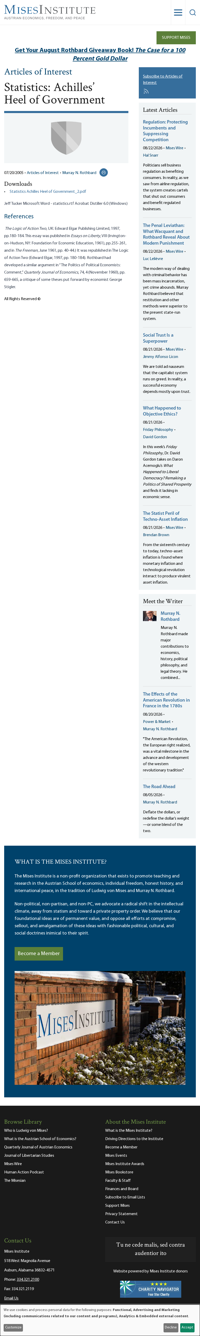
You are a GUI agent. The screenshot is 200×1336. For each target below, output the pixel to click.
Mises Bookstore (119, 1172)
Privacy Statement (121, 1214)
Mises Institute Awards (124, 1164)
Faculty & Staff (118, 1181)
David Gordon (155, 437)
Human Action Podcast (24, 1172)
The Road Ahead (159, 787)
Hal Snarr (150, 155)
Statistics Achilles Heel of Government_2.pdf (48, 192)
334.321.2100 (28, 1280)
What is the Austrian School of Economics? (40, 1139)
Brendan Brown (156, 535)
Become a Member (39, 953)
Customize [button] (13, 1327)
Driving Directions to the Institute (134, 1139)
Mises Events (116, 1156)
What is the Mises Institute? (128, 1131)
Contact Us (115, 1222)
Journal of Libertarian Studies (29, 1156)
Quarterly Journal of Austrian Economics (38, 1147)
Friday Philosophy (158, 430)
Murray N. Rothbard (79, 173)
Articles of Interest (38, 72)
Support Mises (176, 38)
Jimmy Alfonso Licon (160, 357)
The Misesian (15, 1181)
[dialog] (100, 1320)
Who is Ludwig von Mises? (26, 1131)
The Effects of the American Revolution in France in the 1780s (166, 700)
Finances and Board (121, 1189)
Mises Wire (174, 148)
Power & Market (157, 722)
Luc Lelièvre (153, 259)
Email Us (11, 1298)
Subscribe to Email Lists (125, 1197)
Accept (187, 1327)
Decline (171, 1327)
